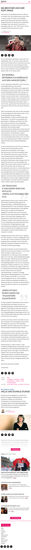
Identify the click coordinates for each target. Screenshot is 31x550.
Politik (22, 381)
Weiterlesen (15, 449)
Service (2, 538)
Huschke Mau (6, 32)
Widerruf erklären (6, 525)
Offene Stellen (4, 540)
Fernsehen (17, 381)
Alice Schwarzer (11, 411)
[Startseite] (15, 2)
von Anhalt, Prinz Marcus (23, 384)
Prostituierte (16, 379)
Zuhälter (22, 379)
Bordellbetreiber (10, 381)
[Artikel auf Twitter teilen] (6, 55)
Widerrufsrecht (4, 535)
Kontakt (3, 543)
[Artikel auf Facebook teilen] (2, 55)
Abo (2, 526)
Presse (2, 530)
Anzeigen (3, 531)
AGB (2, 533)
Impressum (3, 541)
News (8, 377)
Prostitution (10, 379)
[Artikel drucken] (12, 55)
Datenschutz (4, 536)
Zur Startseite (16, 518)
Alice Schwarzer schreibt (7, 389)
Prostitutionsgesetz (11, 382)
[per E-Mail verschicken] (9, 55)
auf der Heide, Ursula (12, 384)
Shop (2, 528)
